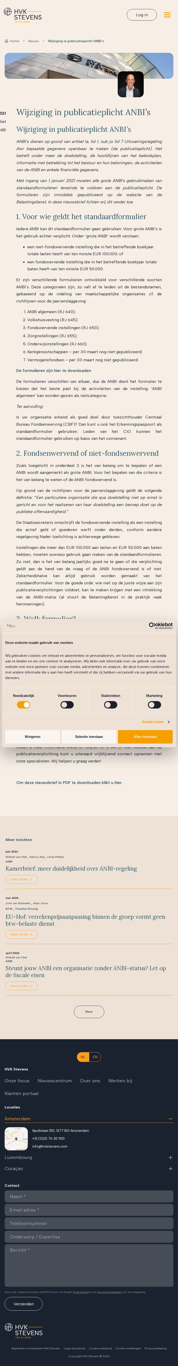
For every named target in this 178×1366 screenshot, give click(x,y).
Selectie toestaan (89, 737)
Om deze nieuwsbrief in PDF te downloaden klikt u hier (69, 782)
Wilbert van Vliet (16, 857)
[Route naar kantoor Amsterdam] (16, 1138)
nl (83, 1057)
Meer (89, 1012)
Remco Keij (37, 857)
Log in (142, 14)
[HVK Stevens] (23, 15)
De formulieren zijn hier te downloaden (53, 370)
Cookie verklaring (100, 1348)
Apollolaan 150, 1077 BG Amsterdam (60, 1131)
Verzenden (24, 1303)
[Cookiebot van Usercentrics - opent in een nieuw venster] (152, 625)
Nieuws (33, 41)
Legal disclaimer (74, 1348)
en (95, 1057)
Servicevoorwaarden (109, 1292)
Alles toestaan (145, 737)
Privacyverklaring (156, 1348)
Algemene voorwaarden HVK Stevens (35, 1348)
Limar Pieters (55, 857)
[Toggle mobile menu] (167, 14)
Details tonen (153, 722)
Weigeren (32, 737)
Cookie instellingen (128, 1348)
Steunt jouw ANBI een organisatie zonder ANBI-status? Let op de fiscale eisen (86, 972)
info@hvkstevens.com (49, 1146)
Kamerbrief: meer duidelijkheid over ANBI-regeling (71, 868)
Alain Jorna (40, 903)
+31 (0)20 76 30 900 (48, 1138)
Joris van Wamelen (18, 903)
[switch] (67, 704)
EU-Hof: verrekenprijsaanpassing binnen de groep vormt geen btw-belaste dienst (85, 920)
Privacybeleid (81, 1292)
